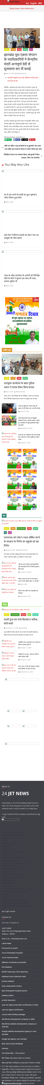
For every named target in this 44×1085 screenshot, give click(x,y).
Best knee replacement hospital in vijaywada (18, 889)
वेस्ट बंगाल (35, 614)
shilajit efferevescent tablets (22, 1072)
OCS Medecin (7, 967)
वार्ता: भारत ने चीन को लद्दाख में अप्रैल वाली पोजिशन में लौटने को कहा (28, 667)
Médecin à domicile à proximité (14, 962)
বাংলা (27, 3)
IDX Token (6, 1058)
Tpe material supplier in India (12, 900)
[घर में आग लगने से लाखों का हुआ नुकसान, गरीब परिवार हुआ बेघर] (22, 171)
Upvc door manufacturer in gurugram (15, 903)
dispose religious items (10, 860)
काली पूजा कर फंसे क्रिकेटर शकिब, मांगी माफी (21, 621)
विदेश (29, 614)
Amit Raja (24, 628)
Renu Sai (5, 1063)
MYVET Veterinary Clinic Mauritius (15, 972)
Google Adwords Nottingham (12, 852)
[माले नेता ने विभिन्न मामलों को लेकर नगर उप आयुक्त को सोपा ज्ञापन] (22, 212)
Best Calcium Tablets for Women (14, 869)
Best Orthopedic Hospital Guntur (14, 991)
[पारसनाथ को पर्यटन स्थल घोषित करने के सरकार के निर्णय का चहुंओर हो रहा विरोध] (22, 522)
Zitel (3, 908)
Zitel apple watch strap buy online (14, 891)
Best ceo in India (8, 883)
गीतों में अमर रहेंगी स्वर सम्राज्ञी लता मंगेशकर (28, 592)
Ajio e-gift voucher (8, 911)
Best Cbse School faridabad (12, 1044)
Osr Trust (5, 894)
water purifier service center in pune (15, 863)
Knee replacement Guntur (12, 986)
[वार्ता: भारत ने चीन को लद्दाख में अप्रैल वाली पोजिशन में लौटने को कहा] (9, 669)
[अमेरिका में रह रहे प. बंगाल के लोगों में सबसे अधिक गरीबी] (9, 657)
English (33, 3)
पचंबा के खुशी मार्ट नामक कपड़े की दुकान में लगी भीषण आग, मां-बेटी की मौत (29, 407)
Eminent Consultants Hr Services (13, 877)
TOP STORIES (21, 528)
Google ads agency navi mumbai (14, 1039)
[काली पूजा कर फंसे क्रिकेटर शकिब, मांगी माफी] (22, 609)
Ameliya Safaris (8, 995)
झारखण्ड (25, 49)
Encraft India (6, 886)
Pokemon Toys (7, 872)
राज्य (31, 49)
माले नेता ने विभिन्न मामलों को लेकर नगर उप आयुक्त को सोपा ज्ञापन (21, 236)
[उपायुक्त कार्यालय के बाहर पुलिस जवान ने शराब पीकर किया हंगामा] (22, 364)
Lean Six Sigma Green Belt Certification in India (20, 1005)
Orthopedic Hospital (15, 953)
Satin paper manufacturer (11, 866)
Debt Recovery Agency (10, 843)
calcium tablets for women (26, 1080)
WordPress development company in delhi (18, 1019)
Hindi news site (7, 897)
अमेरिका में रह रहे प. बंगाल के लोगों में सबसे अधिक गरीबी (28, 655)
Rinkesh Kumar (21, 73)
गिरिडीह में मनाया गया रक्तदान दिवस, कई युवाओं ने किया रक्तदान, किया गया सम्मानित (21, 156)
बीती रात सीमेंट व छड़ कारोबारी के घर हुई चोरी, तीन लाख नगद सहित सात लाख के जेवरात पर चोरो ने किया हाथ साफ (23, 147)
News (13, 49)
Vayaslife (5, 1069)
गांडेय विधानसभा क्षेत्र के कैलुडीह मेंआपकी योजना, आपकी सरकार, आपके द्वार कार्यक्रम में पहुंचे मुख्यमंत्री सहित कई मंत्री (28, 421)
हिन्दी (40, 3)
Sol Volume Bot (8, 1053)
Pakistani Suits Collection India (14, 976)
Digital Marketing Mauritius (11, 857)
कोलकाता (23, 614)
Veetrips (5, 1048)
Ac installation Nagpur (10, 855)
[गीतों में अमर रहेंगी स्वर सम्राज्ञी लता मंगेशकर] (9, 593)
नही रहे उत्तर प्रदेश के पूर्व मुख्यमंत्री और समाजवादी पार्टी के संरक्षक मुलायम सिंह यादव (28, 566)
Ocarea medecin (8, 981)
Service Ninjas (7, 846)
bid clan (4, 841)
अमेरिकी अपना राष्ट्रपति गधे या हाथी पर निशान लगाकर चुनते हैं (29, 643)
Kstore (37, 1066)
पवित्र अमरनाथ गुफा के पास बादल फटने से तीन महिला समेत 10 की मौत (28, 580)
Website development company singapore (17, 906)
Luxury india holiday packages (13, 1014)
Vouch (15, 948)
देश (5, 532)
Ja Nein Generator (9, 1000)
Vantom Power (12, 957)
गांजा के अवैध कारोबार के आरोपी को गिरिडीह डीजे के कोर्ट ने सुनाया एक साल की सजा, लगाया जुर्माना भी (22, 278)
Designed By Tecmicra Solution (13, 835)
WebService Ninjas (8, 849)
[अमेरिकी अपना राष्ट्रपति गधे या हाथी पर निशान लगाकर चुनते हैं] (9, 645)
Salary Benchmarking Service (12, 875)
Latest (7, 49)
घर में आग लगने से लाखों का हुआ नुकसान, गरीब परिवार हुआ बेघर (20, 196)
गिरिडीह (19, 49)
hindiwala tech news (9, 880)
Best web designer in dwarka (12, 832)
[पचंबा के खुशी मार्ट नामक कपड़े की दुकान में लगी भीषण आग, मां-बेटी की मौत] (9, 408)
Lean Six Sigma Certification (12, 1010)
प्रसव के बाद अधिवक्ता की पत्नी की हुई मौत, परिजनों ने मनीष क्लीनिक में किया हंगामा (25, 7)
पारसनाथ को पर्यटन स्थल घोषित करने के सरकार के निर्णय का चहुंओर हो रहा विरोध (22, 541)
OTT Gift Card (7, 1066)
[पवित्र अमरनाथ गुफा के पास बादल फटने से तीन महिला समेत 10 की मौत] (9, 581)
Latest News (6, 943)
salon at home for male (10, 838)
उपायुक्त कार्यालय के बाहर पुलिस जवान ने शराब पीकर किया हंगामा (19, 385)
